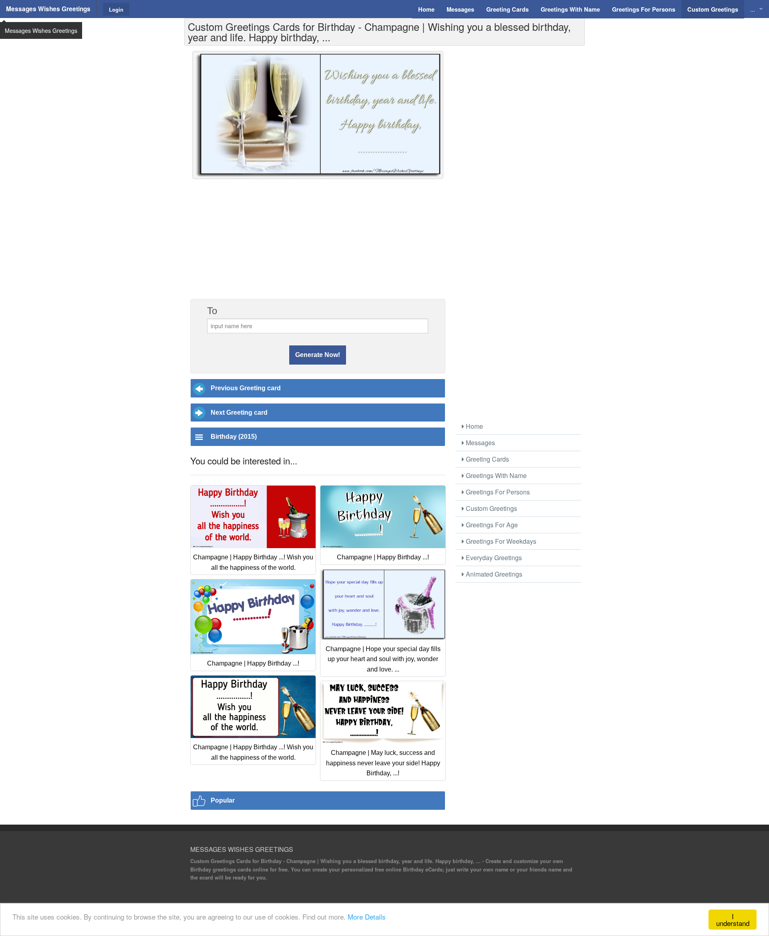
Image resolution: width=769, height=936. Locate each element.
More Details (367, 917)
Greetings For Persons (497, 491)
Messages (479, 442)
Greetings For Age (491, 524)
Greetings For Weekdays (500, 541)
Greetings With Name (495, 475)
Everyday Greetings (493, 557)
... (752, 9)
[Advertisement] (318, 243)
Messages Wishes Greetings (48, 8)
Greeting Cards (486, 459)
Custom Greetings (490, 508)
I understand (732, 919)
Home (473, 426)
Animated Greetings (493, 574)
